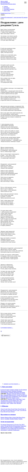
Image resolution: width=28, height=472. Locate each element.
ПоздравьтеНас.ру (5, 2)
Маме (10, 395)
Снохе (17, 397)
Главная (6, 6)
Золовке (13, 397)
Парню (14, 400)
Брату (20, 399)
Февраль (7, 417)
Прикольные (4, 391)
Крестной (3, 396)
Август (2, 418)
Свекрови (24, 396)
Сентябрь (7, 418)
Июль (23, 417)
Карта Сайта (7, 10)
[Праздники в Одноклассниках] (12, 457)
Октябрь (12, 418)
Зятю (14, 401)
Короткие (14, 391)
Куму (15, 403)
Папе (17, 399)
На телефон (6, 7)
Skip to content (4, 1)
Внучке (25, 395)
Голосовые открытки (9, 9)
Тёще (7, 397)
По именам (24, 17)
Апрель (14, 417)
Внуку (7, 400)
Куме (10, 397)
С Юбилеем (4, 406)
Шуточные (22, 392)
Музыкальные (16, 426)
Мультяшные (4, 427)
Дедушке (3, 400)
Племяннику (10, 401)
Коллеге (9, 391)
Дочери (23, 393)
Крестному (19, 401)
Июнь (20, 417)
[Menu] (25, 3)
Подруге (14, 395)
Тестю (10, 400)
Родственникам (20, 428)
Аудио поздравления (7, 421)
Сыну (23, 399)
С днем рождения (16, 17)
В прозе (7, 389)
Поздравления (8, 17)
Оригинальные (4, 392)
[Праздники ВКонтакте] (12, 446)
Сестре (18, 395)
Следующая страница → (7, 327)
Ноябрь (16, 418)
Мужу (14, 399)
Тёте (21, 395)
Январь (2, 417)
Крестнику (3, 403)
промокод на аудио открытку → (12, 383)
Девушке (14, 393)
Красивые (19, 391)
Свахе (20, 396)
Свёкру (12, 403)
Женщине (9, 393)
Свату (7, 403)
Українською (16, 430)
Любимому (3, 401)
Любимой (6, 395)
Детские (6, 426)
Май (17, 417)
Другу (17, 400)
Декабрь (20, 418)
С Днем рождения (6, 387)
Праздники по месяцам (8, 414)
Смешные (11, 392)
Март (10, 417)
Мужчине (10, 399)
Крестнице (8, 396)
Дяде (21, 400)
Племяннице (15, 396)
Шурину (19, 403)
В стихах (3, 389)
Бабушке (19, 393)
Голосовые (23, 426)
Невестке (3, 397)
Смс (20, 389)
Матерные (16, 392)
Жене (2, 395)
